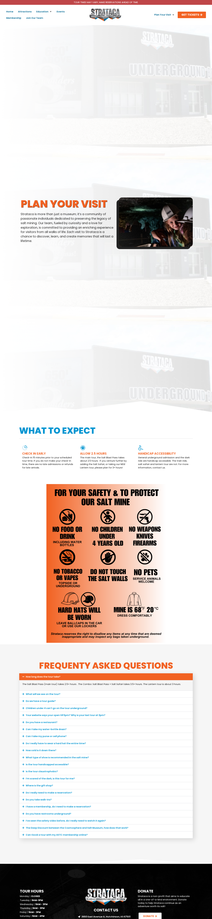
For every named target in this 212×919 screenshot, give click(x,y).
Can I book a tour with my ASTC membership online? (57, 834)
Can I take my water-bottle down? (46, 729)
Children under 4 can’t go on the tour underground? (56, 708)
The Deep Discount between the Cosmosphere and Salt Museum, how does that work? (77, 827)
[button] (44, 11)
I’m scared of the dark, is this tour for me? (50, 778)
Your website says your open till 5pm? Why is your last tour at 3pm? (65, 715)
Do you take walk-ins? (39, 799)
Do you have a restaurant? (41, 722)
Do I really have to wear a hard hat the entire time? (56, 743)
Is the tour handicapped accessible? (47, 764)
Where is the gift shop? (39, 785)
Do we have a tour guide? (41, 701)
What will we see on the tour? (43, 694)
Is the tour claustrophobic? (42, 771)
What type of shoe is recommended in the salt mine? (57, 757)
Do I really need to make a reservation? (49, 792)
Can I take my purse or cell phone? (46, 736)
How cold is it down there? (41, 750)
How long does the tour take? (43, 676)
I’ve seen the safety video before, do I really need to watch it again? (66, 820)
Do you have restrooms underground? (48, 813)
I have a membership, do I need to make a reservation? (58, 806)
